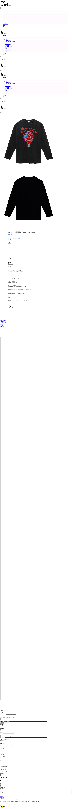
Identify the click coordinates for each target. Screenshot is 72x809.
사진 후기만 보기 (5, 725)
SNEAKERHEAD (7, 13)
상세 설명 (2, 321)
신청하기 (2, 788)
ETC (5, 23)
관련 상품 (2, 326)
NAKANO (6, 21)
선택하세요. (10, 243)
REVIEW (4, 25)
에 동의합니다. (7, 717)
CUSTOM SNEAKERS (6, 10)
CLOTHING (4, 12)
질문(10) (2, 325)
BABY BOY (6, 15)
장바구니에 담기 (3, 775)
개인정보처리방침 (2, 797)
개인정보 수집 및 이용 (4, 717)
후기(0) (1, 324)
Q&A (3, 26)
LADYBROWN (7, 22)
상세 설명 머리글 (3, 320)
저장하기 (2, 724)
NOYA (6, 20)
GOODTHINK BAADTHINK (9, 14)
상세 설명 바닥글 (3, 322)
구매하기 (2, 743)
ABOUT (4, 9)
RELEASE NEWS (5, 24)
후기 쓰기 (2, 728)
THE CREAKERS (7, 11)
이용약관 (1, 796)
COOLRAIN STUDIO (8, 19)
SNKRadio (6, 18)
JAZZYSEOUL (7, 16)
